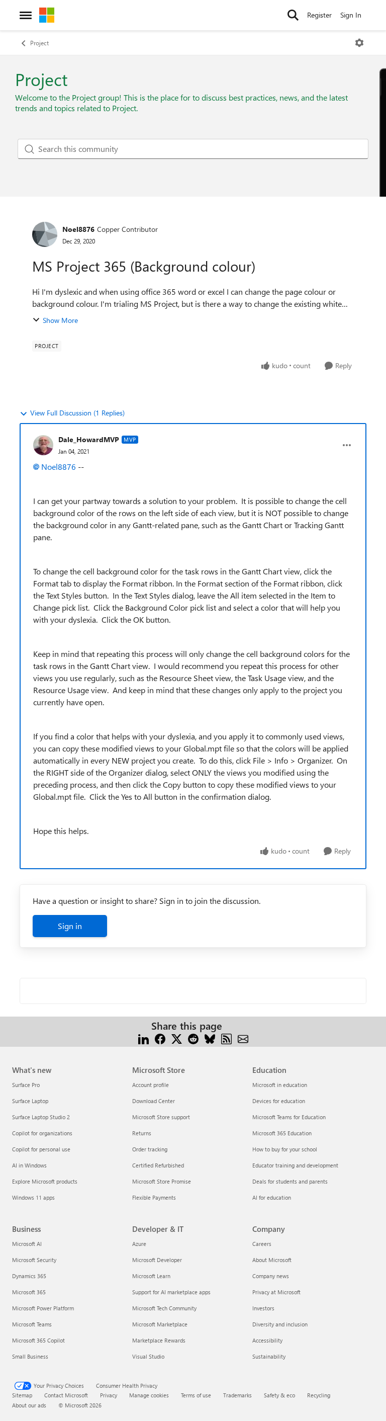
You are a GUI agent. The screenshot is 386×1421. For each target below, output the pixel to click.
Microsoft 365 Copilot (38, 1340)
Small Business (30, 1356)
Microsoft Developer (157, 1260)
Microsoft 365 (29, 1292)
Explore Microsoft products (44, 1181)
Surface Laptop (30, 1101)
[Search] (293, 15)
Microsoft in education (279, 1085)
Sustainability (268, 1356)
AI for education (271, 1197)
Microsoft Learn (151, 1276)
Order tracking (149, 1149)
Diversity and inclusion (280, 1324)
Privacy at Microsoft (276, 1292)
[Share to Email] (243, 1038)
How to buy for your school (284, 1149)
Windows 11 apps (33, 1197)
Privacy (108, 1395)
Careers (261, 1243)
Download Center (153, 1101)
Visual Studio (148, 1356)
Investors (263, 1308)
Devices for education (278, 1101)
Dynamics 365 (29, 1276)
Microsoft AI (27, 1243)
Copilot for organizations (42, 1133)
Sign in (70, 926)
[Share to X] (176, 1038)
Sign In (350, 15)
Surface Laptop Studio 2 (41, 1117)
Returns (141, 1133)
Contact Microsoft (66, 1395)
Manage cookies (149, 1395)
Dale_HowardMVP (88, 439)
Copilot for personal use (41, 1149)
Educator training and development (295, 1165)
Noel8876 (78, 229)
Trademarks (237, 1395)
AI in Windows (29, 1165)
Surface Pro (26, 1085)
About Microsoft (272, 1260)
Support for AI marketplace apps (171, 1292)
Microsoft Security (34, 1260)
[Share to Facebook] (160, 1038)
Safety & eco (279, 1395)
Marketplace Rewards (158, 1340)
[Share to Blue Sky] (210, 1038)
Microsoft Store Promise (161, 1181)
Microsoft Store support (161, 1117)
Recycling (318, 1395)
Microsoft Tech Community (164, 1308)
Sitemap (22, 1395)
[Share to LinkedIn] (143, 1038)
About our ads (29, 1405)
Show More (60, 320)
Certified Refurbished (158, 1165)
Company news (270, 1276)
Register (319, 15)
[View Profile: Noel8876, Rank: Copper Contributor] (44, 234)
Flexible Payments (154, 1197)
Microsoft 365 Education (282, 1133)
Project (39, 43)
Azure (139, 1243)
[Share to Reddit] (193, 1038)
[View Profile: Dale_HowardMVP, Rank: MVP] (43, 445)
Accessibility (267, 1340)
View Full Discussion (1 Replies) (77, 412)
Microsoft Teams (32, 1324)
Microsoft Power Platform (43, 1308)
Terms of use (196, 1395)
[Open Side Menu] (26, 15)
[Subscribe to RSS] (226, 1038)
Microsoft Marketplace (159, 1324)
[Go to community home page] (46, 15)
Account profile (150, 1085)
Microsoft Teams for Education (289, 1117)
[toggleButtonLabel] (359, 43)
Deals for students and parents (290, 1181)
